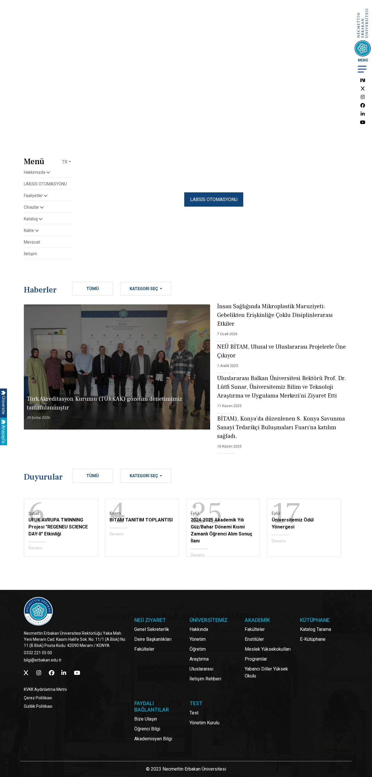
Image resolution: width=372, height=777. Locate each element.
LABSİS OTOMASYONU (45, 184)
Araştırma (199, 659)
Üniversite (3, 404)
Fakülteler (144, 649)
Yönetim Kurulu (204, 722)
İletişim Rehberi (205, 679)
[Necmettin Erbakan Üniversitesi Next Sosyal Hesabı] (362, 80)
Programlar (256, 659)
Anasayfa (3, 433)
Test (193, 713)
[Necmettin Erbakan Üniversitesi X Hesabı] (362, 88)
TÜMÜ (92, 288)
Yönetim (197, 639)
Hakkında (198, 629)
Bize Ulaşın (145, 719)
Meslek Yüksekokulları (268, 649)
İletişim (30, 253)
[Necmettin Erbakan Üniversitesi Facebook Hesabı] (362, 105)
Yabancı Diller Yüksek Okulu (266, 672)
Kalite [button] (29, 230)
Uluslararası (201, 669)
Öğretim (197, 649)
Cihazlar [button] (32, 207)
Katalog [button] (31, 219)
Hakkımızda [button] (35, 172)
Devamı (35, 548)
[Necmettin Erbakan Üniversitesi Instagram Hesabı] (363, 97)
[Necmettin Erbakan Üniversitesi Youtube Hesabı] (362, 122)
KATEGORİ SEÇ (144, 288)
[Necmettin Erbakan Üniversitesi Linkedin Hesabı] (363, 114)
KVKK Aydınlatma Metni (45, 689)
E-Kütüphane (313, 639)
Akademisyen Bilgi (153, 738)
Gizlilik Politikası (38, 706)
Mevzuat (32, 242)
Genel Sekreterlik (151, 629)
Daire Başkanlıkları (152, 639)
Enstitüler (254, 639)
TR (64, 162)
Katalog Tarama (315, 629)
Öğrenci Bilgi (147, 729)
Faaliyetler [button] (34, 195)
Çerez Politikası (38, 698)
